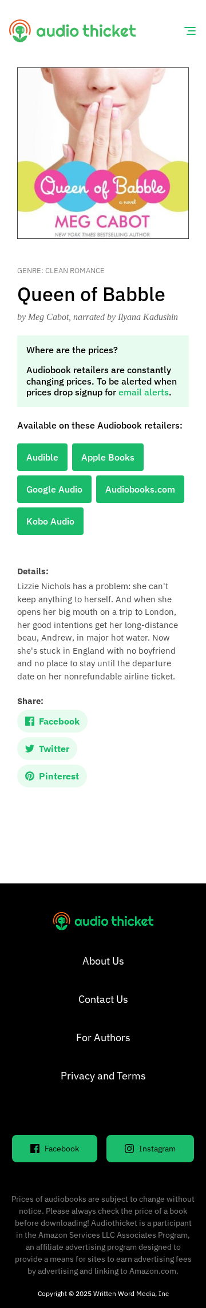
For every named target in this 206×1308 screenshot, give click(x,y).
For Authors (103, 1037)
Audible (42, 457)
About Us (103, 960)
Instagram (157, 1148)
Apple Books (107, 457)
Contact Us (103, 999)
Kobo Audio (50, 521)
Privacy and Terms (103, 1075)
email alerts (143, 392)
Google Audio (54, 489)
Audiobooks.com (140, 489)
